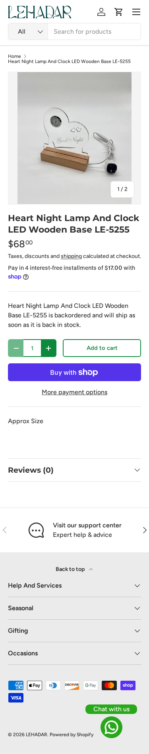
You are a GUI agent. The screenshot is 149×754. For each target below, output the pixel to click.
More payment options (74, 392)
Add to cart (102, 347)
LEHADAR (36, 734)
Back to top (71, 569)
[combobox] (74, 31)
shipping (71, 256)
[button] (119, 12)
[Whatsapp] (111, 727)
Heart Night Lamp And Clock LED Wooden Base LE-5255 (69, 61)
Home (14, 56)
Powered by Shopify (71, 734)
